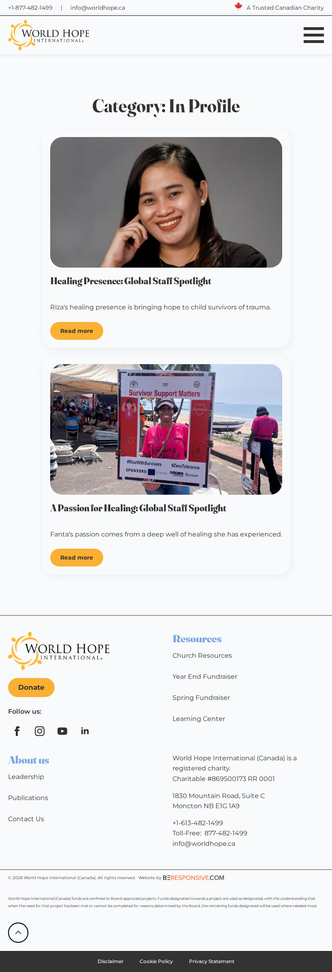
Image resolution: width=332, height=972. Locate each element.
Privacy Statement (211, 961)
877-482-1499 (225, 833)
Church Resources (202, 655)
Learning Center (198, 719)
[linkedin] (85, 731)
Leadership (26, 777)
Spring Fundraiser (201, 698)
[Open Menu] (314, 35)
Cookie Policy (156, 961)
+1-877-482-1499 (30, 7)
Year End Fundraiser (204, 676)
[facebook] (17, 731)
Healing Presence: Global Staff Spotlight (130, 281)
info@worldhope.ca (97, 7)
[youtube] (62, 731)
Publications (28, 798)
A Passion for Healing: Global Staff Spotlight (138, 508)
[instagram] (40, 731)
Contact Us (26, 819)
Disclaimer (110, 961)
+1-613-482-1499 (197, 823)
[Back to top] (18, 933)
